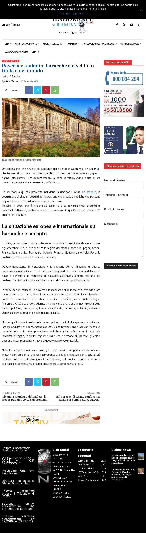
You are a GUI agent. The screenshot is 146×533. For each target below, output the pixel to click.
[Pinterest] (46, 90)
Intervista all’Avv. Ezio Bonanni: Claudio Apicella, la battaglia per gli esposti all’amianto (123, 474)
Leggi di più (78, 13)
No (68, 13)
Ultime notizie (10, 61)
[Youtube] (131, 24)
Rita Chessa (12, 81)
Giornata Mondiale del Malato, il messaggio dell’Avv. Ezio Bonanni (24, 398)
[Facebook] (117, 24)
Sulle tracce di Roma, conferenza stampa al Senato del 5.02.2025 (77, 398)
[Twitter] (124, 24)
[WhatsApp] (55, 90)
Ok (62, 13)
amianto (91, 192)
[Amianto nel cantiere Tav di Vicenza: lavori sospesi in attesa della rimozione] (141, 456)
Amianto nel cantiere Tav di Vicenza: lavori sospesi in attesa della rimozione (123, 459)
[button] (139, 25)
